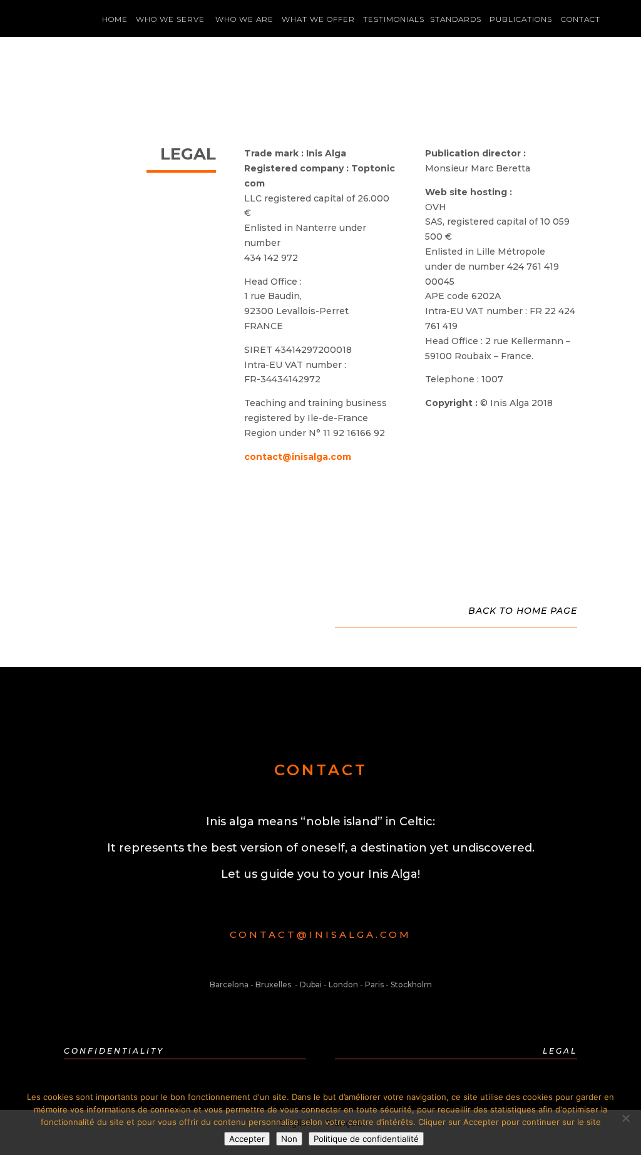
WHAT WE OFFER (318, 19)
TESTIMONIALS (393, 19)
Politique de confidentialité (366, 1139)
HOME (115, 19)
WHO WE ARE (244, 19)
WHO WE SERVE (171, 19)
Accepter (247, 1139)
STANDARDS (455, 19)
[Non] (625, 1118)
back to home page (522, 610)
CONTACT (580, 19)
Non (289, 1139)
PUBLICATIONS (521, 19)
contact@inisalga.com (297, 456)
